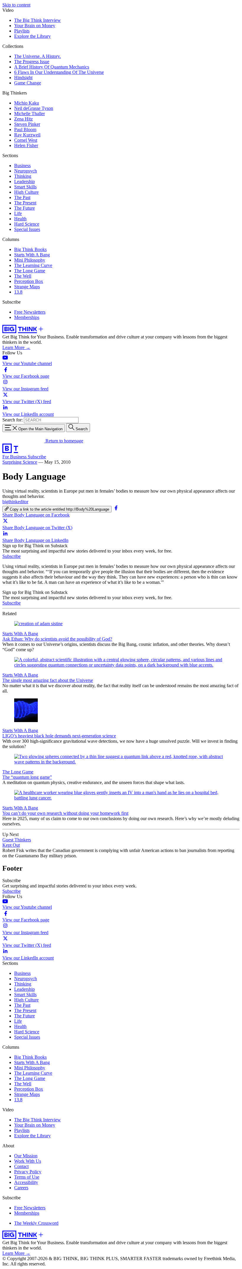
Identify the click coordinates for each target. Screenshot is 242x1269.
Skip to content (16, 4)
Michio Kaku (26, 102)
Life (18, 213)
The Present (25, 202)
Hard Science (26, 224)
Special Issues (27, 229)
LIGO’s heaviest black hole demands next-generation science (59, 735)
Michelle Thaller (29, 113)
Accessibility (26, 1182)
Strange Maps (27, 286)
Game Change (27, 82)
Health (20, 218)
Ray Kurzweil (27, 134)
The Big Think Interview (37, 20)
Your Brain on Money (34, 25)
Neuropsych (25, 170)
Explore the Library (32, 36)
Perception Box (28, 281)
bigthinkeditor (15, 501)
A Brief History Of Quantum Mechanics (51, 66)
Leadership (24, 181)
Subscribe (37, 456)
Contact (21, 1166)
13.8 (18, 291)
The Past (22, 197)
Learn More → (16, 347)
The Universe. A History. (37, 56)
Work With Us (27, 1161)
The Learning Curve (33, 265)
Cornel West (25, 140)
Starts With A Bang (32, 254)
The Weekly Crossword (36, 1223)
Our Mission (25, 1155)
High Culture (26, 192)
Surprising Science (19, 462)
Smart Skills (25, 186)
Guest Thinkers (16, 839)
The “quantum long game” (27, 777)
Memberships (26, 317)
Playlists (22, 30)
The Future (24, 208)
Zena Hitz (23, 118)
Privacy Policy (27, 1171)
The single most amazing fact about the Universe (47, 680)
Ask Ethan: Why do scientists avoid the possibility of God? (57, 638)
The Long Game (29, 270)
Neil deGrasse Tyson (33, 108)
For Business (15, 456)
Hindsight (23, 77)
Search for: (12, 419)
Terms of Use (26, 1177)
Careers (21, 1187)
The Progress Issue (31, 61)
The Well (22, 275)
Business (22, 165)
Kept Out (11, 845)
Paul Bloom (25, 129)
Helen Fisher (26, 145)
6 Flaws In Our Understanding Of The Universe (59, 72)
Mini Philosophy (29, 260)
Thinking (22, 176)
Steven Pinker (27, 124)
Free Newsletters (29, 312)
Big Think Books (30, 249)
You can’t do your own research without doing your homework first (65, 813)
